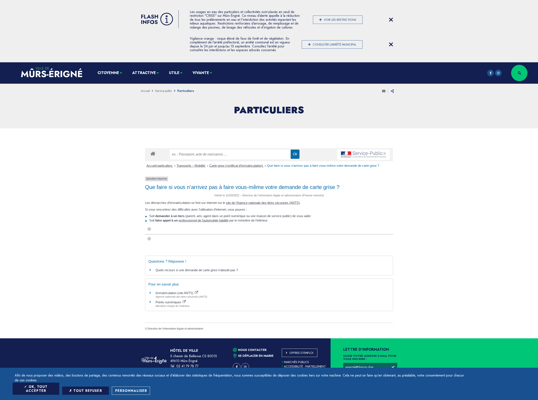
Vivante (201, 73)
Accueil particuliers (159, 165)
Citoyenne (108, 73)
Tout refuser (87, 390)
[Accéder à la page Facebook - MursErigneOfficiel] (490, 73)
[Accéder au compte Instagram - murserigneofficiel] (498, 73)
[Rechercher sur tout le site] (519, 73)
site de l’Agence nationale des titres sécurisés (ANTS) (263, 203)
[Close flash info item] (391, 20)
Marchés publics (296, 362)
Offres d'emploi (301, 353)
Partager (392, 91)
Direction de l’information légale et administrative (175, 328)
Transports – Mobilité (191, 165)
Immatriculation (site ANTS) (175, 293)
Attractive (144, 73)
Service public (163, 91)
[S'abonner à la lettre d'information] (393, 367)
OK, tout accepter (37, 388)
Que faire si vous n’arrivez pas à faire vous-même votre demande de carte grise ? (323, 165)
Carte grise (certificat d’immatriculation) (236, 165)
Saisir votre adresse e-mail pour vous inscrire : (369, 357)
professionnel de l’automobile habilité (203, 220)
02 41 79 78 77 (187, 366)
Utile (174, 73)
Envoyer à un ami (384, 91)
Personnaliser (131, 390)
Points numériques (169, 302)
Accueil (145, 91)
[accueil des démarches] (153, 153)
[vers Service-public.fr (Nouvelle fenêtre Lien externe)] (363, 155)
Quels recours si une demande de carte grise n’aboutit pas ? (197, 270)
